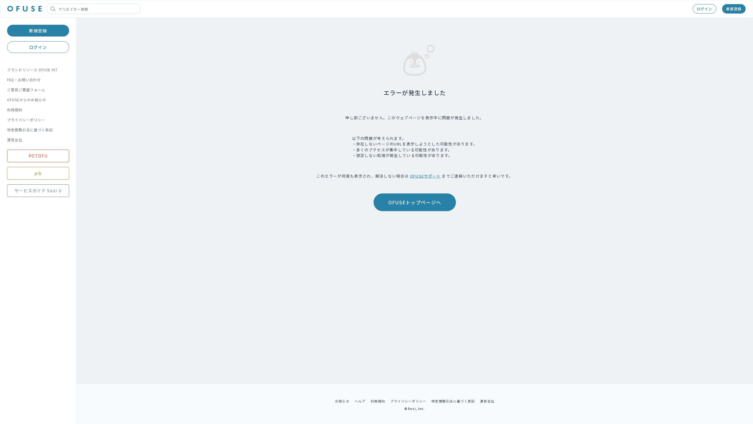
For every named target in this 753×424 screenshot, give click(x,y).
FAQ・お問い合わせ (24, 79)
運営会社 (14, 139)
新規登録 (734, 8)
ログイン (704, 8)
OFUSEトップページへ (414, 202)
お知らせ (342, 401)
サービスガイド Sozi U (38, 190)
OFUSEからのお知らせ (26, 99)
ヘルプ (360, 401)
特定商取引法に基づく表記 (30, 129)
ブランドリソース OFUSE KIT (32, 69)
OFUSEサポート (425, 176)
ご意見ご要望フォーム (26, 89)
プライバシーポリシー (26, 119)
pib (38, 173)
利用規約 (14, 109)
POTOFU (38, 156)
